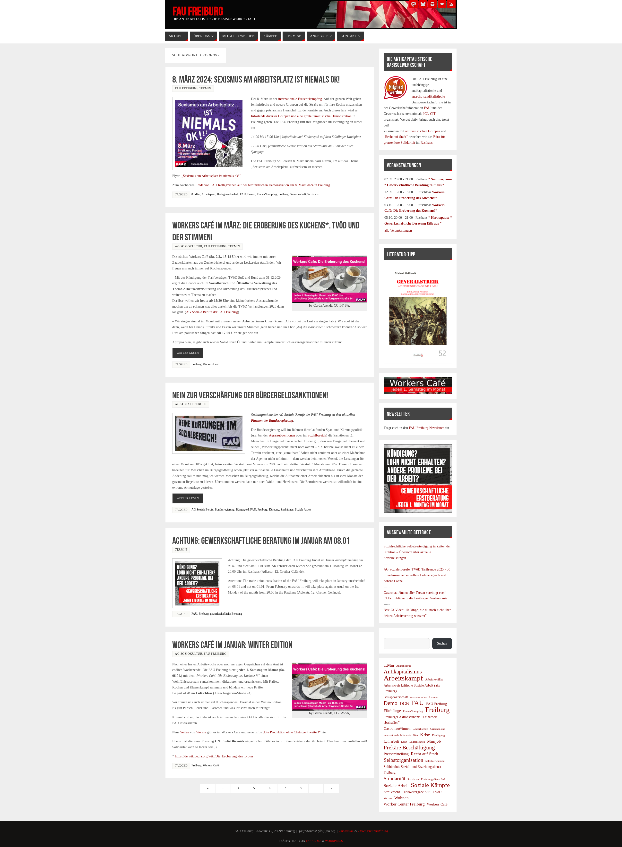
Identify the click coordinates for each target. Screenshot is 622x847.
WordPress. (334, 841)
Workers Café (211, 364)
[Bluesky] (423, 4)
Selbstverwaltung (435, 760)
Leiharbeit (391, 741)
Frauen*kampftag (267, 194)
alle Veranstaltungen (398, 230)
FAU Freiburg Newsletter (426, 428)
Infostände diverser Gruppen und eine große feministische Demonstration (301, 116)
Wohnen (401, 798)
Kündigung (438, 735)
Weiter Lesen (188, 352)
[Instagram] (432, 4)
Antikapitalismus (403, 672)
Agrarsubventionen (282, 435)
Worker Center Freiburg (404, 804)
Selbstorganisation (403, 760)
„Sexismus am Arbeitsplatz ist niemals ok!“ (211, 176)
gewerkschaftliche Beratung (226, 613)
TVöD (437, 792)
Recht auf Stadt (424, 753)
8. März (195, 194)
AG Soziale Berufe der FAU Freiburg (212, 312)
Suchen (389, 635)
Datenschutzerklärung (373, 831)
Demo (390, 703)
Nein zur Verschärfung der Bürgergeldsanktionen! (250, 395)
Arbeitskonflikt (434, 679)
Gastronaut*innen (397, 728)
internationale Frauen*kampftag (300, 99)
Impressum (346, 831)
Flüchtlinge (392, 711)
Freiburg (283, 194)
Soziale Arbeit (303, 509)
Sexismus (313, 194)
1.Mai (389, 665)
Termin (205, 88)
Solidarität (394, 778)
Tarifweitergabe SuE (416, 792)
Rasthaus (427, 142)
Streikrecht (392, 792)
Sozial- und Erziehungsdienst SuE (426, 779)
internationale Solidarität (397, 735)
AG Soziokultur (188, 246)
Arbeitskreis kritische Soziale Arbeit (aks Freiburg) (412, 688)
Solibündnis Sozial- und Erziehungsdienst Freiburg (412, 769)
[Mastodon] (413, 4)
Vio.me (201, 732)
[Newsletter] (442, 4)
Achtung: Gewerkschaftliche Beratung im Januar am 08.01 (261, 541)
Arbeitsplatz (209, 194)
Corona (433, 697)
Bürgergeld (242, 509)
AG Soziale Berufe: (398, 569)
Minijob (434, 741)
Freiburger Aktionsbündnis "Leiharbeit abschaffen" (410, 720)
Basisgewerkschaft (228, 194)
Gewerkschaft (298, 194)
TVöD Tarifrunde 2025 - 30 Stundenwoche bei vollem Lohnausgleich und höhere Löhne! (417, 575)
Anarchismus (403, 665)
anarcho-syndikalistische (428, 96)
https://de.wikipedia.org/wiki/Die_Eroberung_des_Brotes (214, 756)
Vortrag (388, 798)
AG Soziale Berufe (190, 404)
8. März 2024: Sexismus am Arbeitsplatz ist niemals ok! (256, 79)
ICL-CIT (429, 114)
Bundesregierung (224, 509)
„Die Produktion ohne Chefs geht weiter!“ (291, 732)
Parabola (313, 841)
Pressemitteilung (396, 754)
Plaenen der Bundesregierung (272, 420)
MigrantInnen (417, 741)
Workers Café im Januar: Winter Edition (232, 645)
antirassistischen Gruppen (423, 131)
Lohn (404, 741)
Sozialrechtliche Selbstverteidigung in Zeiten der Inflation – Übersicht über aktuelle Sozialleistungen (417, 552)
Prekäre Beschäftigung (409, 748)
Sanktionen (287, 509)
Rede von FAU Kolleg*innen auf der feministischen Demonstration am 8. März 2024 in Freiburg (263, 185)
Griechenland (437, 728)
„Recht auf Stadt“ (396, 137)
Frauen (251, 194)
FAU (243, 194)
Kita (415, 735)
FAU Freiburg (198, 11)
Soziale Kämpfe (430, 785)
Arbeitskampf (403, 678)
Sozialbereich (317, 435)
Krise (425, 734)
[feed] (451, 4)
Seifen (184, 732)
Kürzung (274, 509)
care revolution (418, 697)
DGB (404, 703)
